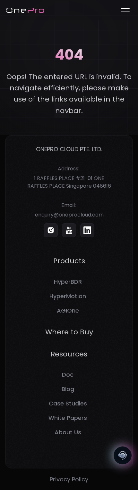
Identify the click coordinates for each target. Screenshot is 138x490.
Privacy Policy (69, 479)
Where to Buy (69, 332)
